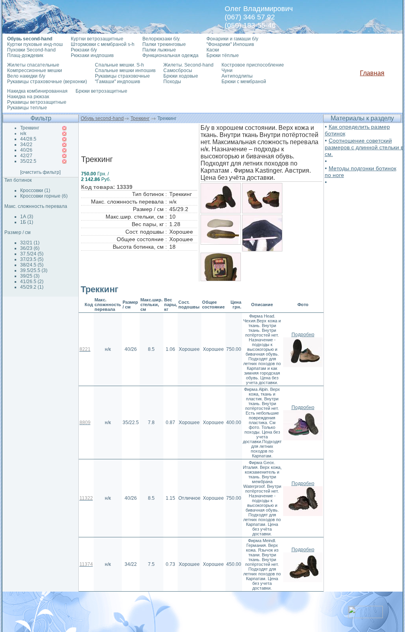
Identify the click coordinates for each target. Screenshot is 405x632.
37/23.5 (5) (32, 259)
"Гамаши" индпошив (117, 81)
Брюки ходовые (180, 76)
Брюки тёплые (222, 55)
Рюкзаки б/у (84, 50)
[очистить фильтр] (40, 172)
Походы (172, 81)
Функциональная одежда (170, 55)
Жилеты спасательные (33, 65)
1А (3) (26, 216)
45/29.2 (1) (32, 287)
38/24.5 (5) (32, 265)
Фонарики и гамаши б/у (232, 39)
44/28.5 (28, 139)
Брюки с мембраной (243, 81)
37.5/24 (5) (32, 254)
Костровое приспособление (252, 65)
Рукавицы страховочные (122, 76)
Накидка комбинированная (37, 91)
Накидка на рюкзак (28, 96)
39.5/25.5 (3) (33, 270)
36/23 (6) (30, 248)
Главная (372, 73)
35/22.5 (28, 161)
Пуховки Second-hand (31, 50)
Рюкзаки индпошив (92, 55)
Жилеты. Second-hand (188, 65)
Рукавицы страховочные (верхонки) (47, 81)
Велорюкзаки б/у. (161, 39)
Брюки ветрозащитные (101, 91)
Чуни (227, 70)
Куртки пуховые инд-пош (35, 44)
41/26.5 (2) (32, 281)
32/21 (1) (30, 243)
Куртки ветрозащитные (97, 39)
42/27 (26, 155)
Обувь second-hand (102, 118)
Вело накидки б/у (26, 76)
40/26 (26, 150)
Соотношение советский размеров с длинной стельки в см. (364, 147)
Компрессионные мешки (34, 70)
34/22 (26, 144)
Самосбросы (177, 70)
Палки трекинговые (164, 44)
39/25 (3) (30, 276)
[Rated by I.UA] (365, 616)
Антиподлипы (237, 76)
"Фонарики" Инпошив (230, 44)
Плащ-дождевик (25, 55)
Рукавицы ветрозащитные (36, 102)
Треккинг (140, 118)
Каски (212, 50)
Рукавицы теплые (27, 107)
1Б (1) (26, 222)
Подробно (302, 334)
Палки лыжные (159, 50)
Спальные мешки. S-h (119, 65)
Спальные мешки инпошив (125, 70)
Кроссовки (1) (35, 190)
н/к (23, 133)
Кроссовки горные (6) (44, 196)
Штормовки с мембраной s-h (102, 44)
